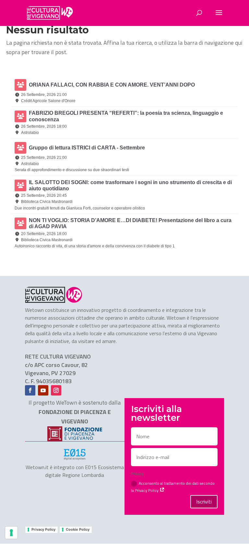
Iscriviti (204, 501)
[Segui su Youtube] (43, 390)
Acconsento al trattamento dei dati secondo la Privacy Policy (173, 486)
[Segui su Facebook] (30, 390)
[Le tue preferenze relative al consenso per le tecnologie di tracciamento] (11, 532)
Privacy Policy (43, 529)
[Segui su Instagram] (56, 390)
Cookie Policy (77, 529)
